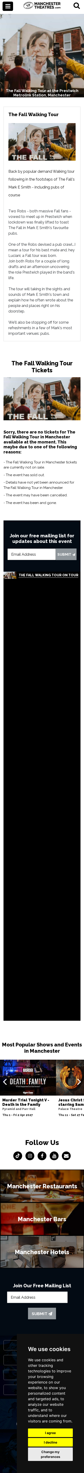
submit (64, 554)
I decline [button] (50, 1442)
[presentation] (5, 1081)
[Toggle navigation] (7, 6)
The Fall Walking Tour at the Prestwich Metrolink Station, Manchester (42, 93)
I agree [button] (50, 1433)
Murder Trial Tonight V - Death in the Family (25, 1102)
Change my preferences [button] (50, 1454)
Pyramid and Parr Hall (18, 1109)
